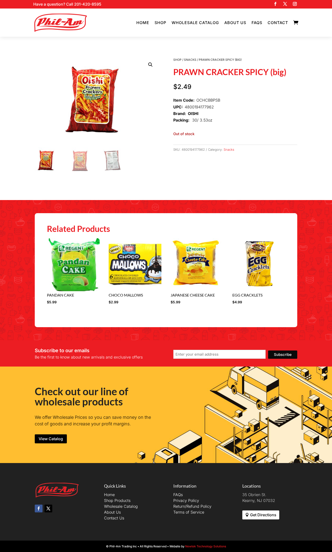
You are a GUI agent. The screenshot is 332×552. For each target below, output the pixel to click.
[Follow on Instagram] (295, 4)
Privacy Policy (186, 500)
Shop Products (117, 500)
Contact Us (114, 518)
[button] (150, 64)
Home (142, 22)
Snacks (190, 59)
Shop (160, 22)
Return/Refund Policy (192, 506)
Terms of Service (188, 512)
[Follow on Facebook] (275, 4)
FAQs (257, 22)
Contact (278, 22)
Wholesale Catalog (195, 22)
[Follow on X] (285, 4)
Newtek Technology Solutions (205, 546)
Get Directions (263, 514)
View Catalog (51, 438)
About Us (235, 22)
